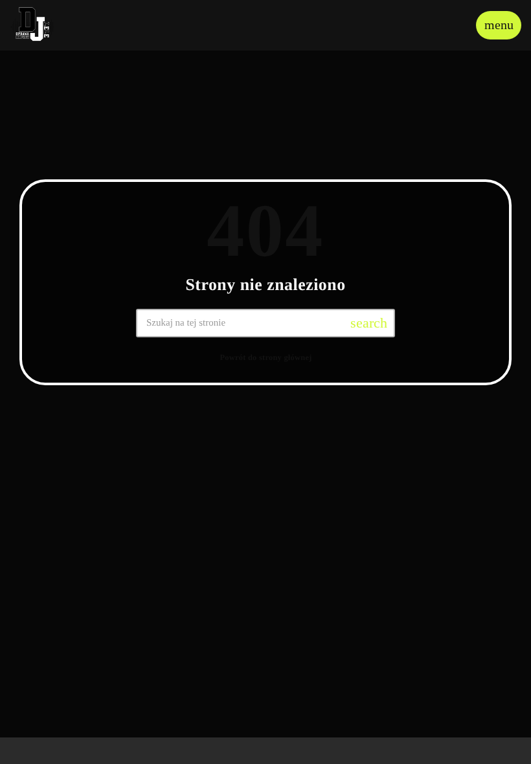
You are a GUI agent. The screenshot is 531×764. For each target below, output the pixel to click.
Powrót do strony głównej (265, 357)
